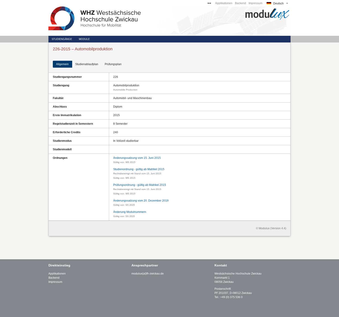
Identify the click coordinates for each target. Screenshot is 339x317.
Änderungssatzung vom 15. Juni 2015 (137, 158)
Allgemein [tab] (62, 64)
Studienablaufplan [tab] (86, 64)
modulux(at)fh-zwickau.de (147, 273)
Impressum (255, 3)
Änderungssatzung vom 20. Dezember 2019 (141, 200)
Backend (240, 3)
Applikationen (223, 3)
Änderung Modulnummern (129, 212)
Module (84, 39)
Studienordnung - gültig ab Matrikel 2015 (138, 169)
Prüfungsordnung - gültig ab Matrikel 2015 (139, 185)
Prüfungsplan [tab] (113, 64)
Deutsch (278, 3)
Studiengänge (62, 39)
